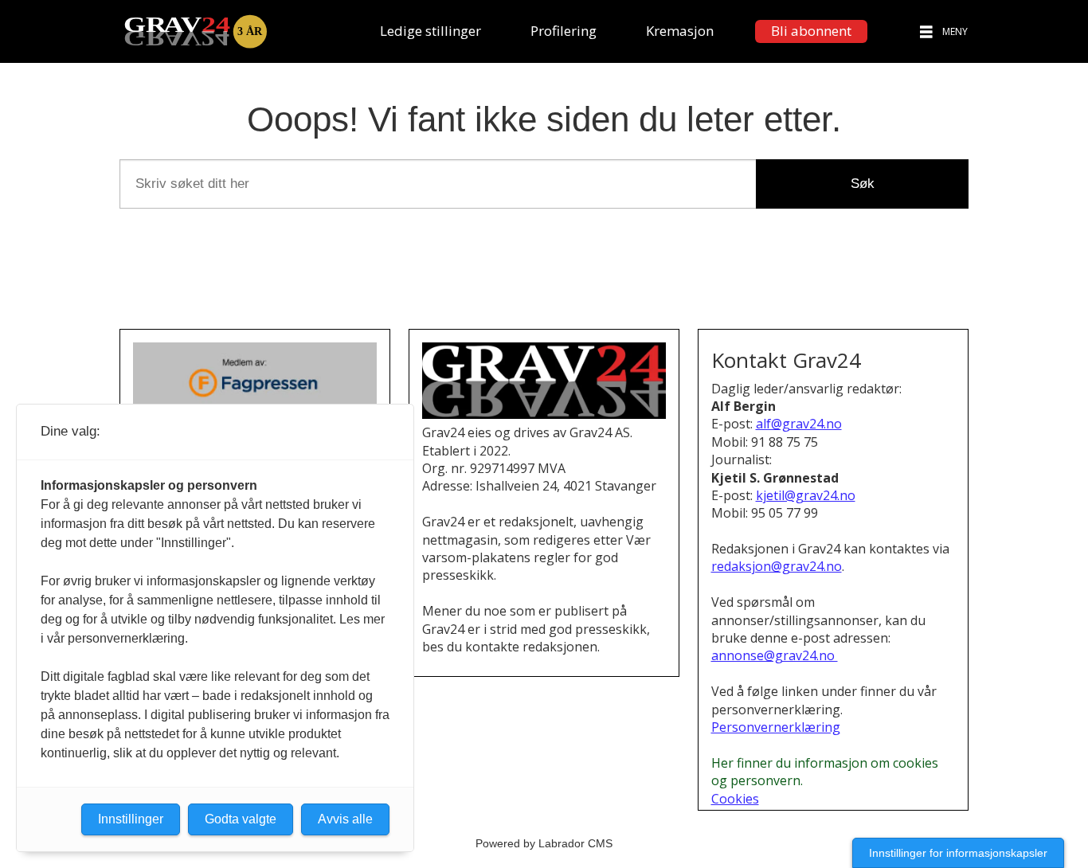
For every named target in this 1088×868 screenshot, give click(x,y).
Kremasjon (680, 31)
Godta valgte (240, 819)
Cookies (735, 798)
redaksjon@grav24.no (776, 566)
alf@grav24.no (799, 423)
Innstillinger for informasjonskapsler (958, 852)
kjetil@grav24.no (805, 495)
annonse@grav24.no (774, 655)
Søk (863, 183)
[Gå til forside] (195, 31)
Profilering (563, 31)
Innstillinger (130, 819)
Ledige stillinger (430, 31)
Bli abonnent (811, 31)
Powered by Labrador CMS (544, 843)
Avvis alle (345, 819)
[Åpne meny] (926, 31)
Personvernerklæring (775, 727)
